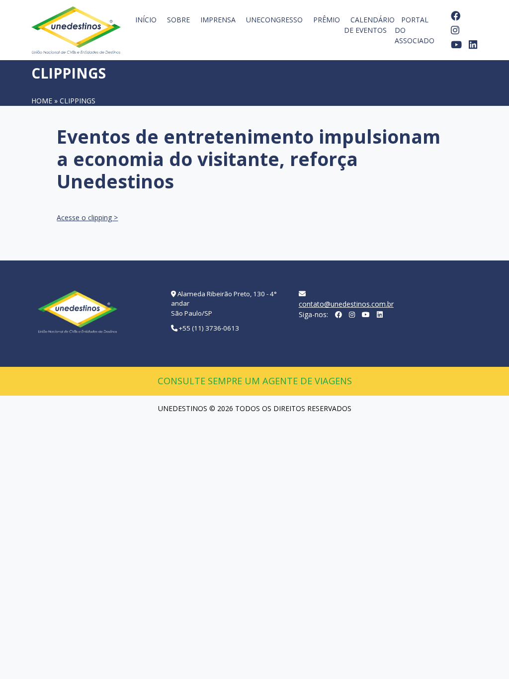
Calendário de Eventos (369, 25)
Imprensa (218, 19)
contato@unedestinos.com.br (346, 304)
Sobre (178, 19)
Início (146, 19)
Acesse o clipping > (87, 217)
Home (41, 100)
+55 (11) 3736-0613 (209, 328)
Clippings (77, 100)
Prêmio (326, 19)
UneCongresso (274, 19)
